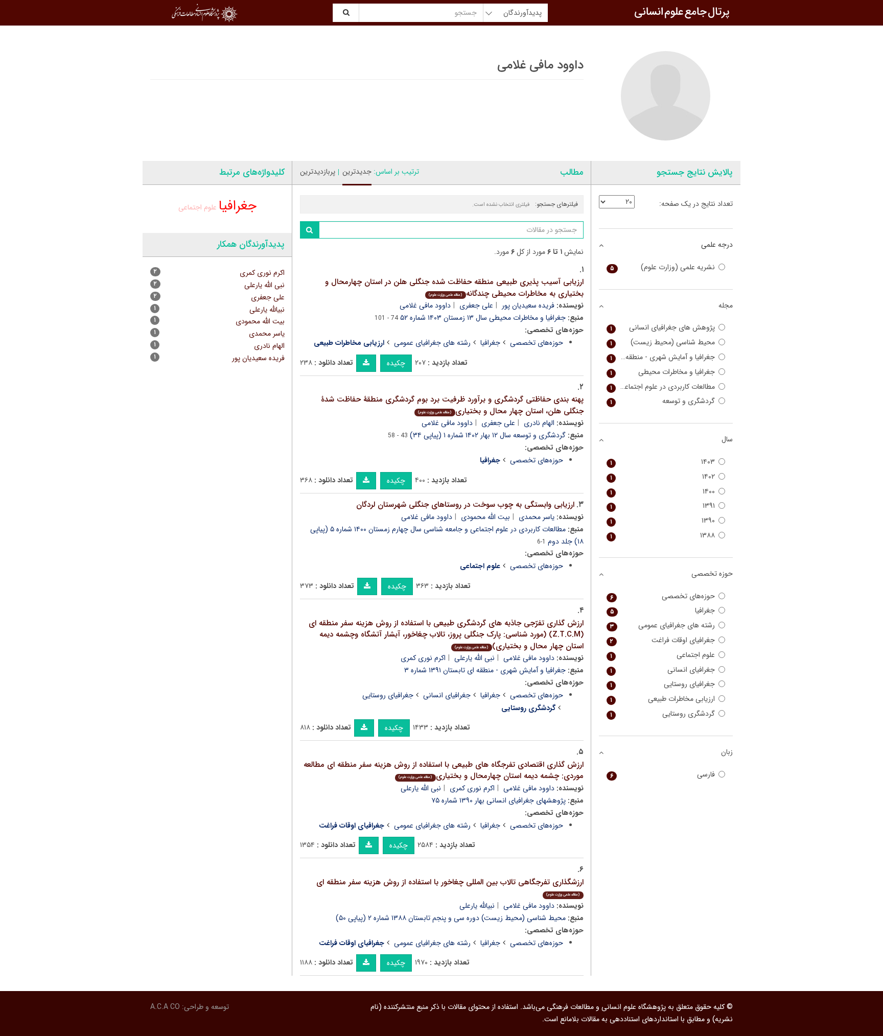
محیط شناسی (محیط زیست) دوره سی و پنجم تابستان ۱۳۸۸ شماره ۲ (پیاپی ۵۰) (451, 918)
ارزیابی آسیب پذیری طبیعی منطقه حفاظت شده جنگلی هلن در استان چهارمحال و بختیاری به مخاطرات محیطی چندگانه (454, 288)
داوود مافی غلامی (425, 305)
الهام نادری (539, 423)
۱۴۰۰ (662, 492)
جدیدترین (356, 171)
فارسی (662, 775)
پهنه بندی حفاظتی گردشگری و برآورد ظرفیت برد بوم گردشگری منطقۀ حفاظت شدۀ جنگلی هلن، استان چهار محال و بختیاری (452, 405)
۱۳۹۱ (662, 506)
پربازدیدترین (317, 171)
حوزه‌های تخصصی (536, 342)
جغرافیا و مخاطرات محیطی (662, 372)
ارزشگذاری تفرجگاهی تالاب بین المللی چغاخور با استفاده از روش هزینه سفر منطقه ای (450, 887)
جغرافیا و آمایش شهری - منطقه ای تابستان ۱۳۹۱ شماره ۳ (485, 670)
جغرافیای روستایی (387, 695)
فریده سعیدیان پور (528, 305)
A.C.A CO (165, 1007)
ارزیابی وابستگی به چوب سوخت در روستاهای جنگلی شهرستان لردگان (465, 505)
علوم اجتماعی (197, 207)
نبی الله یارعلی (474, 658)
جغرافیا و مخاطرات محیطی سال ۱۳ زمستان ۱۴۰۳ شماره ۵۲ (483, 317)
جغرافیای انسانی (447, 695)
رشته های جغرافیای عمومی (432, 342)
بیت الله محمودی (485, 517)
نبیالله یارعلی (477, 905)
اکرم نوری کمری (423, 658)
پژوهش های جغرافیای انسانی (662, 328)
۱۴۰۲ (662, 477)
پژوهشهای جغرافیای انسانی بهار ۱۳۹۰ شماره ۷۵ (498, 800)
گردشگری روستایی (662, 714)
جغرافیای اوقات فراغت (662, 640)
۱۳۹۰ (662, 521)
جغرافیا (490, 342)
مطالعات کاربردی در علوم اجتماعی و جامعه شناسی (661, 387)
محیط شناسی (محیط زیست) (662, 342)
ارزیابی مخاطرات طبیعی (662, 699)
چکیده (396, 363)
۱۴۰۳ (662, 462)
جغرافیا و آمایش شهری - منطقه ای (662, 357)
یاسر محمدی (536, 517)
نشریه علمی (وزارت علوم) (662, 267)
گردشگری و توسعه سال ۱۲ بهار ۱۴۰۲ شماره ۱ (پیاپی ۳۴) (488, 435)
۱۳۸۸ (662, 535)
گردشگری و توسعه (662, 401)
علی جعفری (476, 305)
